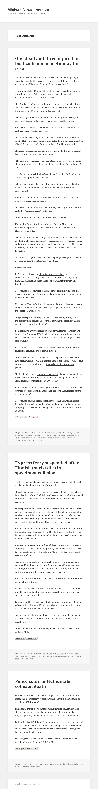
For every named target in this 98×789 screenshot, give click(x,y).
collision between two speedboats (51, 347)
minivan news (46, 438)
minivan (36, 438)
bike (63, 764)
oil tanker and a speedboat (51, 274)
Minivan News (37, 433)
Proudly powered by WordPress (28, 784)
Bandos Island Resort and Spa (60, 364)
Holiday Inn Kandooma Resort (45, 435)
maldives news (27, 438)
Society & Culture (54, 433)
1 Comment (39, 440)
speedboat (26, 440)
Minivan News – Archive (28, 9)
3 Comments (29, 659)
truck (38, 766)
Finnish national (42, 656)
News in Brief (52, 764)
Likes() (20, 417)
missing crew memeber (62, 438)
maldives (61, 435)
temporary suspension (47, 374)
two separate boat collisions (47, 317)
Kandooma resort (23, 97)
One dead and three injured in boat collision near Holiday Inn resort (47, 63)
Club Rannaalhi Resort (68, 400)
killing (74, 277)
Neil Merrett (40, 654)
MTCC (73, 656)
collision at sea (75, 387)
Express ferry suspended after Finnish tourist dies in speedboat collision (47, 468)
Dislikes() (31, 417)
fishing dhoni (26, 435)
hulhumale (78, 764)
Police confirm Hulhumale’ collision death (43, 683)
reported (43, 130)
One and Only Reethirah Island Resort (44, 277)
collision (68, 433)
